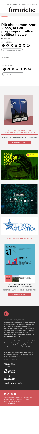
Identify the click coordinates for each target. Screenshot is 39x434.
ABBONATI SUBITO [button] (19, 142)
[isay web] (13, 403)
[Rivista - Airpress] (19, 371)
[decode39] (19, 377)
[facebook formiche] (5, 394)
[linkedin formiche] (15, 394)
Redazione (6, 38)
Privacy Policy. (17, 401)
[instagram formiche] (12, 394)
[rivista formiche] (19, 263)
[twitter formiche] (8, 394)
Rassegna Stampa (7, 20)
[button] (4, 11)
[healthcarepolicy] (19, 383)
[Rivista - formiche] (19, 365)
